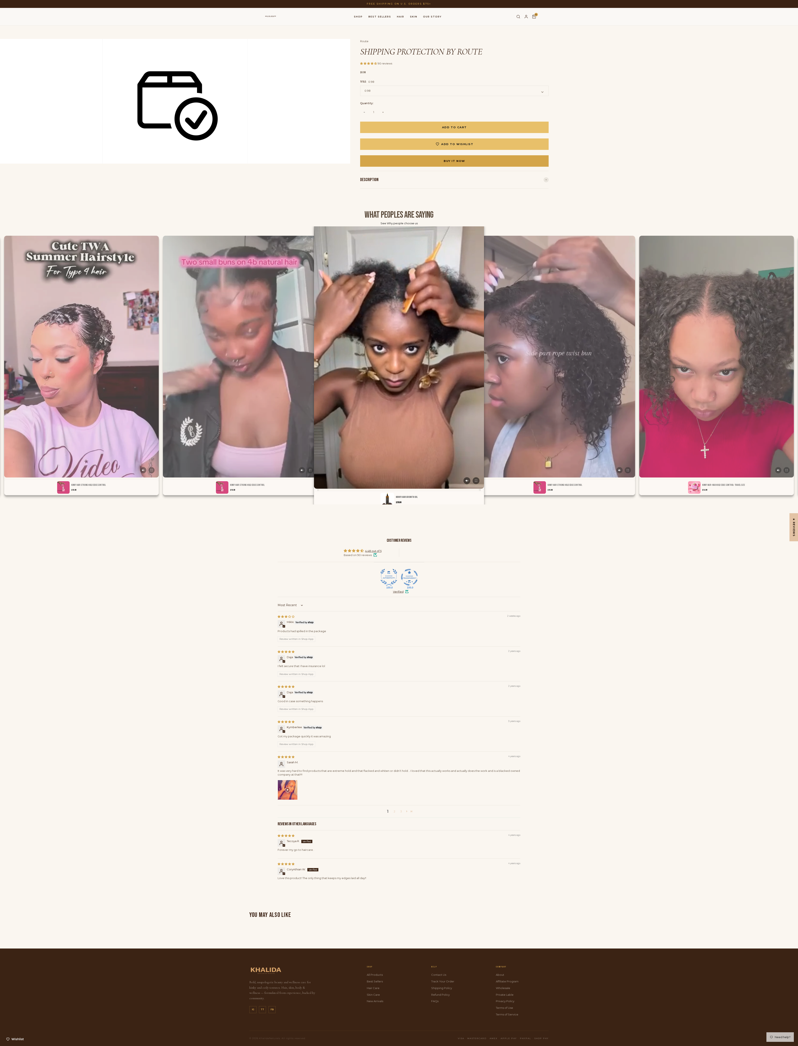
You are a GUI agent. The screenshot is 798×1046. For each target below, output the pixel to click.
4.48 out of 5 (373, 551)
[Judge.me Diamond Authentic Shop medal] (389, 577)
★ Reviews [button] (794, 527)
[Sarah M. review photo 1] (288, 790)
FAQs (434, 1001)
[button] (369, 63)
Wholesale (503, 988)
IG (253, 1009)
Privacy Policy (505, 1001)
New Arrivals (375, 1001)
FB (272, 1009)
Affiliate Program (507, 981)
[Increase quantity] (383, 112)
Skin (413, 16)
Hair (400, 16)
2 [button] (394, 811)
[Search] (518, 17)
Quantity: (367, 103)
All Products (375, 974)
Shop (358, 16)
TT (262, 1009)
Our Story (432, 16)
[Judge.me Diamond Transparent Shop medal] (409, 577)
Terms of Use (504, 1007)
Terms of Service (507, 1014)
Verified (398, 591)
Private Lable (505, 994)
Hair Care (373, 988)
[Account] (526, 17)
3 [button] (401, 811)
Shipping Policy (441, 988)
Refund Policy (440, 994)
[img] (286, 616)
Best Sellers (379, 16)
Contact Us (438, 974)
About (500, 974)
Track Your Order (442, 981)
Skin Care (373, 994)
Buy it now (454, 161)
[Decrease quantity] (364, 112)
